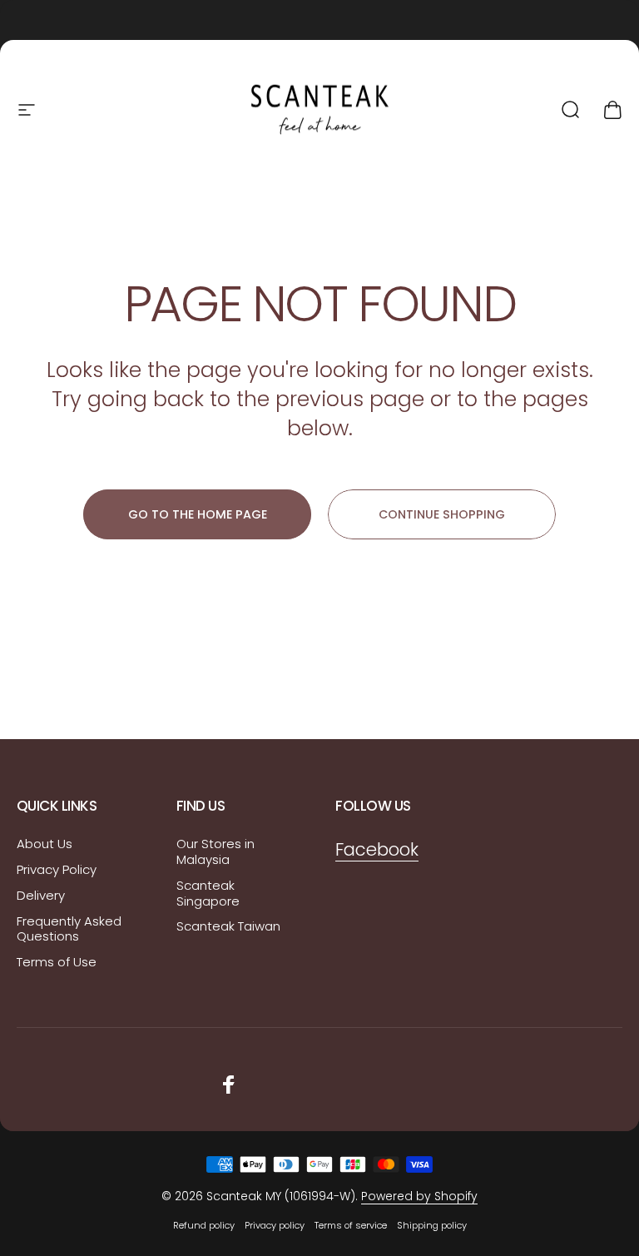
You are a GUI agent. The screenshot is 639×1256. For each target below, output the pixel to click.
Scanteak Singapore (208, 894)
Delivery (41, 896)
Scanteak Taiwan (228, 927)
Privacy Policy (57, 870)
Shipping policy (432, 1225)
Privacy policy (275, 1225)
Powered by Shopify (419, 1196)
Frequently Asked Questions (69, 930)
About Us (44, 844)
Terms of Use (57, 963)
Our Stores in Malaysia (215, 852)
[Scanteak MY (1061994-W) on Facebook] (229, 1085)
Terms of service (351, 1225)
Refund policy (204, 1225)
